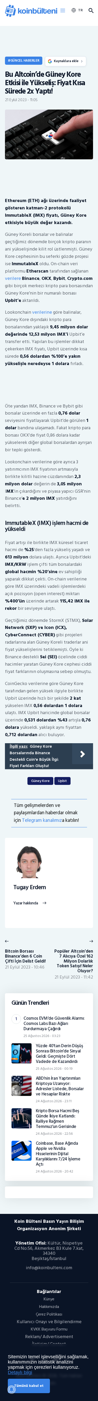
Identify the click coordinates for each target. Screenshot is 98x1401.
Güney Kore (40, 781)
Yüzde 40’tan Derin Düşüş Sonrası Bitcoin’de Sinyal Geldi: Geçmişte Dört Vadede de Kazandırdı (59, 1053)
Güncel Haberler (24, 60)
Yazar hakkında (25, 903)
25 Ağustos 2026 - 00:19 (54, 1069)
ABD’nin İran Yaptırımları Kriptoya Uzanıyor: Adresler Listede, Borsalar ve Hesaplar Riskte (60, 1086)
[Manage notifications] (11, 1389)
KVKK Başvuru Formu (49, 1329)
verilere (13, 278)
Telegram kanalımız (42, 820)
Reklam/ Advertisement (49, 1336)
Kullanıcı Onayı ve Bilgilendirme (49, 1322)
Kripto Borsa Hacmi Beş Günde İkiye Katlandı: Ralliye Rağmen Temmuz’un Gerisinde (57, 1118)
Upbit (62, 781)
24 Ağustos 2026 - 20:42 (54, 1171)
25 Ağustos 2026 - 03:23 (42, 1036)
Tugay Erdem (29, 887)
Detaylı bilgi (20, 1372)
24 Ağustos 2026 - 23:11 (54, 1101)
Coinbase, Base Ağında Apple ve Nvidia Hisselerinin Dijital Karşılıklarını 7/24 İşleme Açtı (58, 1154)
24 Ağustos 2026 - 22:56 (54, 1134)
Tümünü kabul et (29, 1386)
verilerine (42, 312)
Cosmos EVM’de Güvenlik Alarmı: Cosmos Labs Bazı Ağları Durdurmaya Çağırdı (54, 1023)
